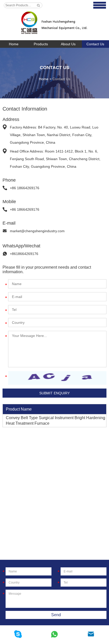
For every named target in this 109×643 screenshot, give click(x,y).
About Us (68, 44)
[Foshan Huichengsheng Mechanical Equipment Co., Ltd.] (54, 20)
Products (41, 44)
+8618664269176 (24, 254)
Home (14, 44)
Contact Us (54, 67)
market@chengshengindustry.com (37, 231)
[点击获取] (57, 378)
